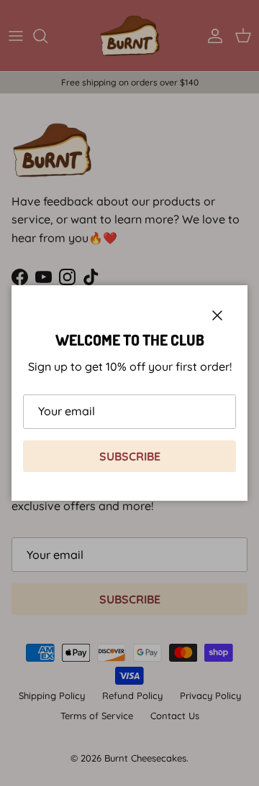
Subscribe (129, 456)
